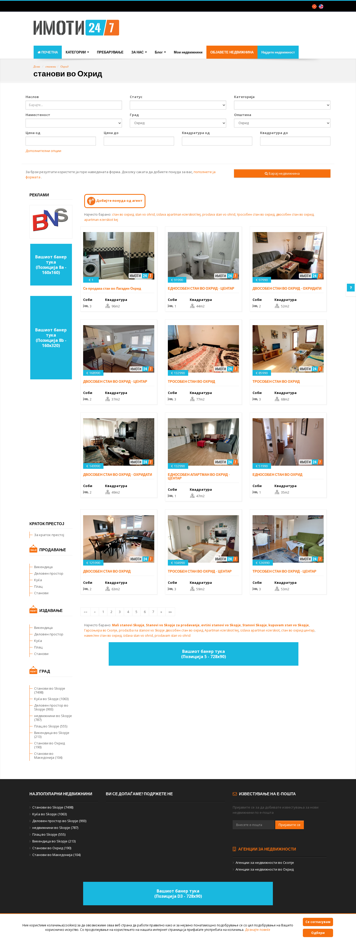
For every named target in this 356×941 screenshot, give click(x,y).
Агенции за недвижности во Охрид (265, 869)
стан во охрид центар (298, 630)
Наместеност (38, 114)
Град (134, 114)
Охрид (64, 66)
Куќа (38, 580)
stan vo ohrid (145, 214)
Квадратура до (274, 132)
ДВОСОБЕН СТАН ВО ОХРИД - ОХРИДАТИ (287, 288)
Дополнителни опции (43, 150)
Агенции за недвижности (266, 849)
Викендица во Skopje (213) (51, 734)
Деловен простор (48, 573)
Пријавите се (289, 824)
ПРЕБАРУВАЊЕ (110, 52)
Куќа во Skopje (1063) (51, 698)
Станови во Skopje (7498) (49, 690)
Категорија (244, 96)
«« (85, 611)
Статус (136, 96)
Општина (242, 114)
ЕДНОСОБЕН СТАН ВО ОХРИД (277, 474)
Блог (159, 52)
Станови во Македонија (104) (48, 755)
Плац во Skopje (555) (50, 726)
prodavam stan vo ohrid (173, 635)
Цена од (33, 132)
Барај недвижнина (284, 173)
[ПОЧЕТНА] (76, 29)
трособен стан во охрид (255, 214)
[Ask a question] (351, 288)
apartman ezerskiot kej (101, 219)
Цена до (111, 132)
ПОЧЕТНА (49, 52)
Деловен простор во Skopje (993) (51, 707)
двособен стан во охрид (295, 214)
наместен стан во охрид (102, 635)
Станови (41, 593)
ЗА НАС (137, 52)
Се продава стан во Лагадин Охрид (112, 288)
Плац (38, 586)
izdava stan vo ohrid (138, 635)
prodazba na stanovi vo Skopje (142, 630)
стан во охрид (123, 214)
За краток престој (49, 534)
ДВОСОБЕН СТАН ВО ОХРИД (107, 571)
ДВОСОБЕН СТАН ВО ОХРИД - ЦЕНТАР (115, 381)
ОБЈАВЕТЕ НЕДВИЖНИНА (232, 52)
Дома (36, 66)
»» (170, 611)
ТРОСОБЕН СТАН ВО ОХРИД (191, 381)
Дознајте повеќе (257, 929)
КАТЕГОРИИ (76, 52)
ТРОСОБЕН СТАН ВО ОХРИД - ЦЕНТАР (200, 571)
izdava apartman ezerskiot (260, 630)
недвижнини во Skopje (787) (53, 717)
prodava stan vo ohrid (218, 214)
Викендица (43, 566)
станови (50, 66)
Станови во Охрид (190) (49, 745)
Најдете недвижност (278, 52)
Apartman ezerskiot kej (222, 630)
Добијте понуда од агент (119, 200)
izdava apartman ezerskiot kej (178, 214)
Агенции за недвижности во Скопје (265, 862)
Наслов (32, 96)
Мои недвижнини (188, 52)
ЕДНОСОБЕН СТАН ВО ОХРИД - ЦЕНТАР (201, 288)
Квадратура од (196, 132)
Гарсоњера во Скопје (100, 630)
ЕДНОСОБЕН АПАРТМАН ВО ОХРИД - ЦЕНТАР (199, 476)
